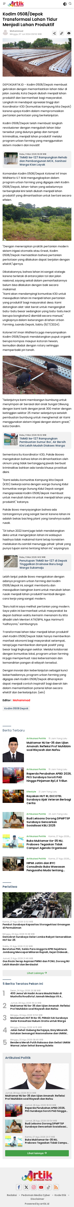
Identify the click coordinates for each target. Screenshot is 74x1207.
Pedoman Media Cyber (35, 1195)
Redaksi (12, 1195)
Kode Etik (60, 1195)
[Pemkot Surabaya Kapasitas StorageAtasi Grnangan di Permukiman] (37, 905)
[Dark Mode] (65, 4)
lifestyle (31, 791)
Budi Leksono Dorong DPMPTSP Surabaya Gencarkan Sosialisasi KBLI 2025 (48, 822)
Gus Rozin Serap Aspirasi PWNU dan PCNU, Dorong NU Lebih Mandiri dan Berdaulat (36, 963)
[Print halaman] (68, 33)
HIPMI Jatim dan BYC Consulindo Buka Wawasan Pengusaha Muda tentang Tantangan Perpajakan (46, 868)
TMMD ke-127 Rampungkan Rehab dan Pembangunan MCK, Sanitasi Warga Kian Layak (43, 161)
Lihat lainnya (35, 1153)
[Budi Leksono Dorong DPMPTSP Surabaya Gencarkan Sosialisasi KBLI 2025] (13, 820)
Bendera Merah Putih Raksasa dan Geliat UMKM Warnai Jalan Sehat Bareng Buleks (40, 1044)
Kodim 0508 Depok (16, 708)
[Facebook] (19, 1187)
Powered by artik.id (37, 1203)
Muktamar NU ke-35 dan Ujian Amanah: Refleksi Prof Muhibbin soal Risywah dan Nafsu (49, 746)
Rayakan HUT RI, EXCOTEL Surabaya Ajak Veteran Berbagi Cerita (49, 799)
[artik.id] (15, 4)
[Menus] (4, 4)
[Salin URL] (61, 33)
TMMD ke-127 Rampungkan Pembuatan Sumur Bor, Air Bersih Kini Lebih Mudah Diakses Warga (42, 442)
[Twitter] (26, 1187)
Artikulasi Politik (36, 738)
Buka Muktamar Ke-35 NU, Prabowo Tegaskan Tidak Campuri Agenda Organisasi (47, 844)
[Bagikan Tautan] (54, 33)
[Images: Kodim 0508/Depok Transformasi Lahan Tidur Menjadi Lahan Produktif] (37, 57)
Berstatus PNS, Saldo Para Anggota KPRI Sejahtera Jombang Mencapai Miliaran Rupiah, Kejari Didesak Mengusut (35, 950)
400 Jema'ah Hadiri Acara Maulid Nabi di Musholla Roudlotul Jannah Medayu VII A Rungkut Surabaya (36, 995)
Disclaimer (37, 1199)
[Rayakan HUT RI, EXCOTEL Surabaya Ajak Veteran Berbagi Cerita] (13, 798)
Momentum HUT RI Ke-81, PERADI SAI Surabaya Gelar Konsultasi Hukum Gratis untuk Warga (39, 1019)
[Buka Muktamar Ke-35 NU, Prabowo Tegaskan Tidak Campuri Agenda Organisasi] (13, 842)
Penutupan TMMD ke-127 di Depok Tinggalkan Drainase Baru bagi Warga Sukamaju (43, 564)
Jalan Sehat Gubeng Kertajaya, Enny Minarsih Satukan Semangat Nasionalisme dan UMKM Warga (38, 1032)
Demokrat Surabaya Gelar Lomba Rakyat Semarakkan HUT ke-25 (37, 938)
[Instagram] (34, 1187)
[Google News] (48, 1187)
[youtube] (41, 1187)
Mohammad (16, 31)
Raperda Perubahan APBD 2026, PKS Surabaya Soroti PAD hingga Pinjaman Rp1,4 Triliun (49, 777)
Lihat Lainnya (35, 973)
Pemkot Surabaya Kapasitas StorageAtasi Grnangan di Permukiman (36, 926)
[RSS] (56, 1187)
